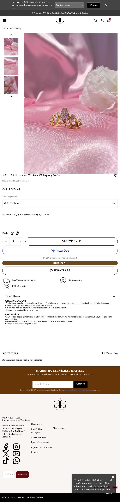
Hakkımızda (36, 424)
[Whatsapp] (16, 460)
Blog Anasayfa (59, 428)
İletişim (34, 453)
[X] (5, 453)
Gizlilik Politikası (71, 390)
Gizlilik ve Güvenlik (39, 438)
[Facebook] (5, 446)
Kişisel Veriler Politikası (41, 448)
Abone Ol (22, 475)
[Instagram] (16, 446)
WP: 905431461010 (11, 418)
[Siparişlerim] (102, 20)
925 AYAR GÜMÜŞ (11, 29)
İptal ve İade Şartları (40, 443)
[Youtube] (16, 453)
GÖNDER (80, 384)
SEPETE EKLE (71, 241)
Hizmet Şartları (86, 390)
